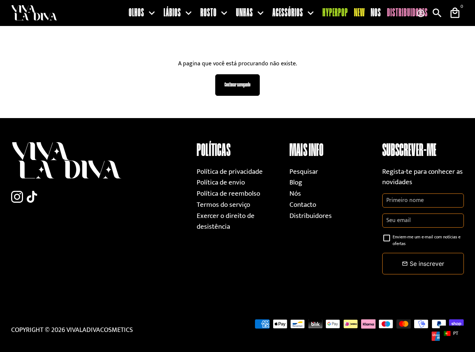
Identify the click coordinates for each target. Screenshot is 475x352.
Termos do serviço (223, 204)
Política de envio (221, 182)
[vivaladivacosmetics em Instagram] (17, 197)
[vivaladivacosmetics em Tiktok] (32, 197)
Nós (295, 193)
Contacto (302, 204)
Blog (295, 182)
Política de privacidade (230, 171)
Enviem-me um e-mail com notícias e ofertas (427, 240)
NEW (359, 13)
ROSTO (215, 13)
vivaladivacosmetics (99, 330)
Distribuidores (407, 13)
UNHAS (251, 13)
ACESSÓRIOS (294, 13)
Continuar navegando (237, 85)
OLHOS (143, 13)
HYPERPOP (335, 13)
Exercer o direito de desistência (226, 221)
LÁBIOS (179, 13)
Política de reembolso (228, 193)
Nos (376, 13)
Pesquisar (303, 171)
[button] (454, 333)
